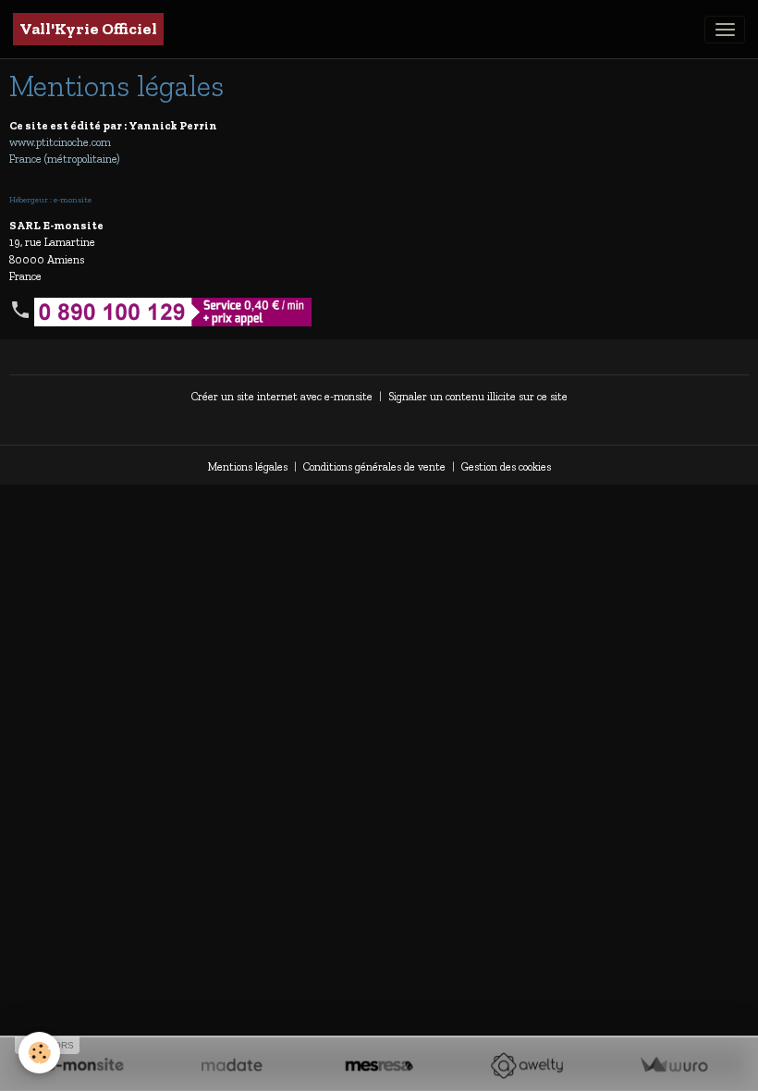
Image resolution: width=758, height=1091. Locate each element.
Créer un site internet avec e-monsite (282, 396)
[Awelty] (526, 1065)
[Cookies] (39, 1052)
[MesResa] (378, 1065)
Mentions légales (247, 466)
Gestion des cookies (506, 466)
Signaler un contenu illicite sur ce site (478, 396)
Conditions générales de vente (374, 466)
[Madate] (231, 1065)
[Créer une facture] (673, 1065)
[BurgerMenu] (724, 29)
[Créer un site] (84, 1065)
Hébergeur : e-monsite (50, 199)
